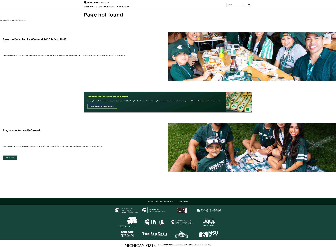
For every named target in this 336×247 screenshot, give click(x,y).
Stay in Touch (10, 157)
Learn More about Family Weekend (102, 106)
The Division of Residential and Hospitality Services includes (168, 201)
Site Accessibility (206, 245)
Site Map (186, 245)
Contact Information (177, 245)
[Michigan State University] (96, 2)
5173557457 (166, 245)
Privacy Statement (195, 245)
